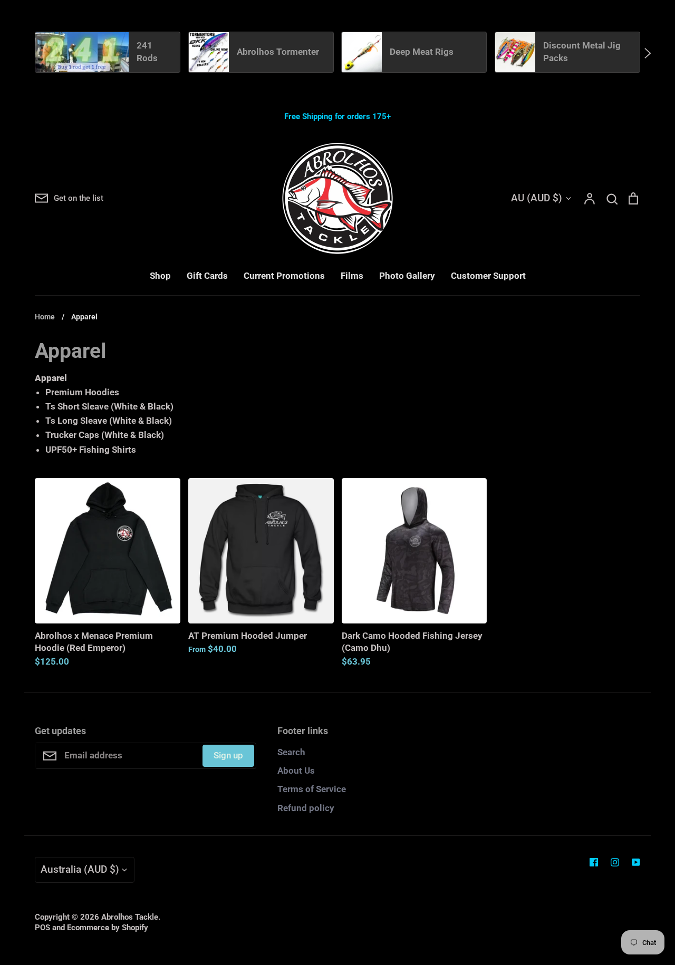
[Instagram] (614, 862)
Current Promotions (284, 275)
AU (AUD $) (536, 198)
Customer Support (488, 275)
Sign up (228, 755)
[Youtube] (636, 862)
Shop (160, 275)
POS (42, 927)
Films (352, 275)
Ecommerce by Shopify (107, 927)
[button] (27, 53)
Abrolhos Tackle (129, 917)
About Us (296, 770)
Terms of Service (311, 789)
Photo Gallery (407, 275)
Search (291, 752)
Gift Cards (207, 275)
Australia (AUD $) (80, 869)
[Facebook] (593, 862)
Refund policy (305, 808)
